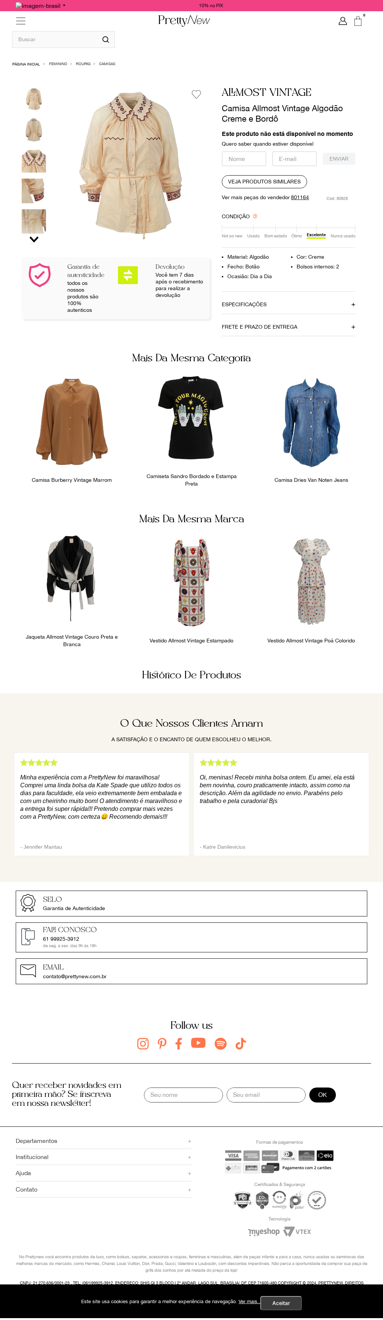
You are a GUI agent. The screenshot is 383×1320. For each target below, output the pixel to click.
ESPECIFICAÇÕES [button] (244, 304)
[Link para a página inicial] (26, 64)
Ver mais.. (249, 1301)
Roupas (83, 63)
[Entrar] (342, 20)
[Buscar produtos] (105, 39)
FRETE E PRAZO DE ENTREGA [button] (259, 327)
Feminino (58, 63)
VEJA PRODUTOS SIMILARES (264, 182)
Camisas (107, 63)
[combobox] (63, 39)
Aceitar (281, 1303)
